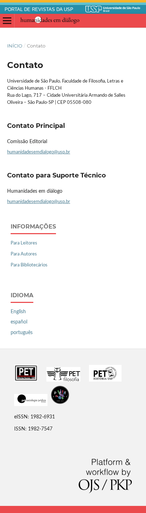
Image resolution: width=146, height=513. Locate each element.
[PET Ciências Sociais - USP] (26, 380)
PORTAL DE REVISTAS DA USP (39, 9)
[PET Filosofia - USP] (63, 380)
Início (14, 46)
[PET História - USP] (105, 380)
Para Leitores (24, 243)
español (19, 322)
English (18, 311)
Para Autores (24, 254)
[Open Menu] (7, 21)
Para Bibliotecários (29, 265)
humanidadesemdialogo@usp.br (38, 152)
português (22, 332)
